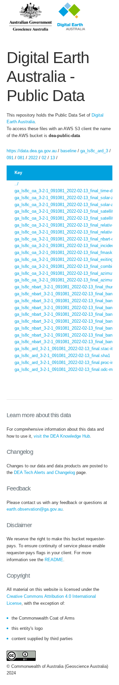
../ (17, 183)
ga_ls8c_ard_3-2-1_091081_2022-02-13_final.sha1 (62, 355)
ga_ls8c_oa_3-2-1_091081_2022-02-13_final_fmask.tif (66, 252)
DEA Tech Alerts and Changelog (44, 472)
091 (10, 157)
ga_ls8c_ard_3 (94, 150)
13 (52, 157)
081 (21, 157)
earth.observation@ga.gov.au (34, 509)
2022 (33, 157)
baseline (68, 150)
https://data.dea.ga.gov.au (32, 150)
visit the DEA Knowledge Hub (62, 436)
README (54, 559)
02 (44, 157)
